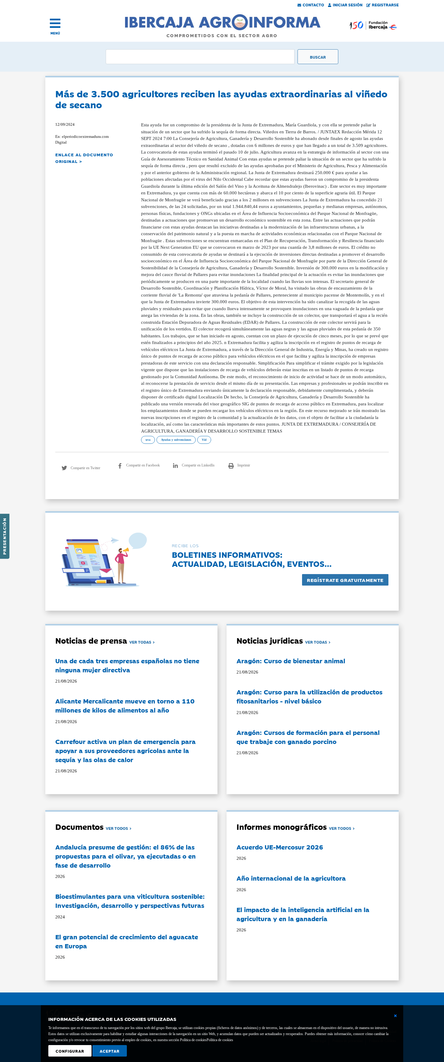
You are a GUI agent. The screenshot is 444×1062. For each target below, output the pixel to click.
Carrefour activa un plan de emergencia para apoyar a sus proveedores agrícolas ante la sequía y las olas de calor (125, 750)
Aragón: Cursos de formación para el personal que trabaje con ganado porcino (308, 737)
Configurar (70, 1051)
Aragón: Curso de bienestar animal (290, 660)
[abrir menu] (55, 23)
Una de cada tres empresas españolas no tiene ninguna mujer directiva (127, 665)
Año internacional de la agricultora (291, 877)
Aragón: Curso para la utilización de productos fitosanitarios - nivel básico (309, 696)
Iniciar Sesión (347, 4)
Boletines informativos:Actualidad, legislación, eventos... (252, 559)
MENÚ (55, 33)
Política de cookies (220, 1040)
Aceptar (110, 1051)
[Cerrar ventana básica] (395, 1016)
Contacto (313, 4)
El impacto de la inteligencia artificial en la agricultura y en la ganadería (302, 914)
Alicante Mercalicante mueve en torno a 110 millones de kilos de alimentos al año (125, 705)
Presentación (4, 536)
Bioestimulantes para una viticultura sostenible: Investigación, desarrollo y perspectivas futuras (130, 900)
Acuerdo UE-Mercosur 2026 (279, 846)
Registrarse (385, 4)
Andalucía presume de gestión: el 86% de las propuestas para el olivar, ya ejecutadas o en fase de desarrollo (125, 855)
